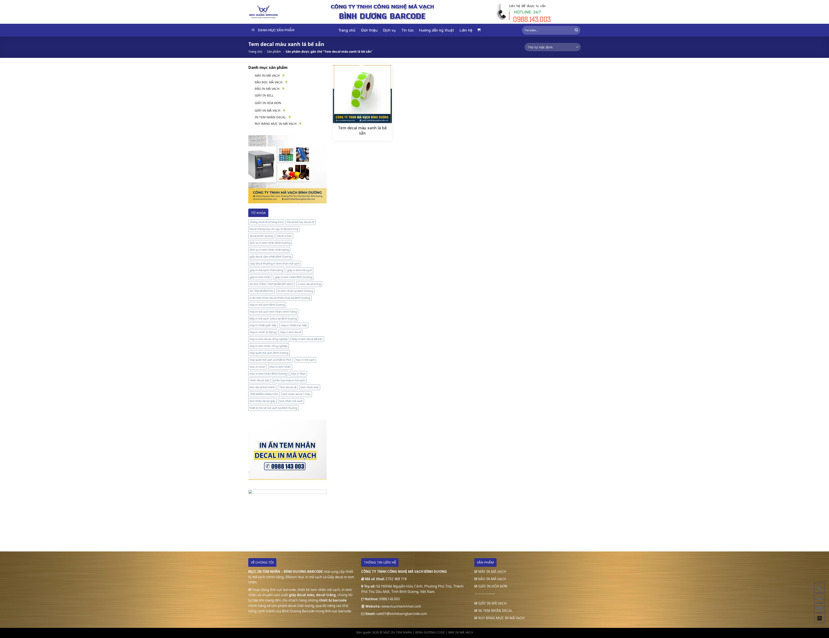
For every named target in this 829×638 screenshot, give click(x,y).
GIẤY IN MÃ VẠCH (267, 110)
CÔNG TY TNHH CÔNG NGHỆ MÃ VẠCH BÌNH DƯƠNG (404, 571)
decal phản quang (261, 236)
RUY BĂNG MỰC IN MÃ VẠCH (275, 124)
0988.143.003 (389, 599)
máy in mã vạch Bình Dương (267, 305)
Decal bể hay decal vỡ (300, 222)
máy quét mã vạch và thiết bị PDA (270, 360)
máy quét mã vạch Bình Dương (269, 353)
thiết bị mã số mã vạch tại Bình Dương (273, 408)
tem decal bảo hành (262, 387)
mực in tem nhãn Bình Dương (268, 373)
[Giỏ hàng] (478, 30)
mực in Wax (298, 373)
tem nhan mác (310, 387)
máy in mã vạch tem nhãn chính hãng (273, 311)
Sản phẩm (274, 51)
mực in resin (257, 367)
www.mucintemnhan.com (401, 606)
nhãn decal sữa (259, 380)
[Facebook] (819, 608)
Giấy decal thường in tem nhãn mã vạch (275, 263)
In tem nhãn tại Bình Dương (295, 291)
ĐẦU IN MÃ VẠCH (267, 89)
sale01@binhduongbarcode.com (401, 613)
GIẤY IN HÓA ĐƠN (268, 103)
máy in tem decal (290, 332)
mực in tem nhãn (280, 367)
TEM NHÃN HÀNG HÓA (264, 394)
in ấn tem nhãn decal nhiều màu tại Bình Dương (280, 298)
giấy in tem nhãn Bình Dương (293, 277)
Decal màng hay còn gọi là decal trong (274, 229)
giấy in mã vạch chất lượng (266, 270)
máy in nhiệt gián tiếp (263, 325)
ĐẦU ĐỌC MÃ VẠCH (268, 82)
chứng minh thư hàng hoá (266, 222)
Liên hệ (466, 30)
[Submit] (576, 30)
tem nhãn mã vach (291, 401)
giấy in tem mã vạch (299, 270)
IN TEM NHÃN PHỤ (262, 291)
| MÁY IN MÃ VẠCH (459, 632)
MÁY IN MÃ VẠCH (267, 75)
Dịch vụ (389, 30)
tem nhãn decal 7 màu (296, 394)
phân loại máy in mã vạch (289, 380)
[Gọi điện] (819, 588)
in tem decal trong (309, 284)
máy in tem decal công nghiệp (269, 339)
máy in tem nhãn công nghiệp (269, 346)
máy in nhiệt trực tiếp (294, 325)
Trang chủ (346, 30)
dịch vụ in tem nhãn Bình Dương (270, 243)
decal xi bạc (284, 236)
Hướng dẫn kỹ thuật (436, 30)
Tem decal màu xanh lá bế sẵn (362, 130)
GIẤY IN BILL (264, 95)
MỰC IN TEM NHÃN (397, 632)
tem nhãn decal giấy (262, 401)
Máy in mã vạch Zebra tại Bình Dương (273, 318)
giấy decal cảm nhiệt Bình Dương (270, 256)
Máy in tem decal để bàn (307, 339)
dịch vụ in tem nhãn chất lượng (269, 250)
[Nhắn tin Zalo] (819, 598)
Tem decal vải (288, 387)
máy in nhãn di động (263, 332)
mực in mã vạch (305, 360)
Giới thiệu (369, 30)
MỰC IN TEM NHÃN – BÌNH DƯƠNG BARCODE (285, 571)
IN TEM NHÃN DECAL (270, 117)
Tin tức (407, 30)
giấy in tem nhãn (260, 277)
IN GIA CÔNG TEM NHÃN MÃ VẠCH (271, 284)
